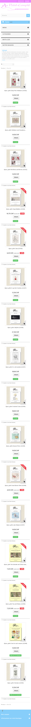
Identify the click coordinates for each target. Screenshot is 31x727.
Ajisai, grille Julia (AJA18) (15, 248)
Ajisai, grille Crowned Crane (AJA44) (15, 406)
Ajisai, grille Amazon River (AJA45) (15, 446)
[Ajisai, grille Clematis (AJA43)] (15, 672)
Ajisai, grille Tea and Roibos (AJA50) (15, 604)
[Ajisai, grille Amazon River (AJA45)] (15, 435)
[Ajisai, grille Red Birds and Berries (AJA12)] (15, 158)
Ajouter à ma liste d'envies (9, 106)
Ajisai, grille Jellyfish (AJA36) (15, 327)
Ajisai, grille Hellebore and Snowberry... (15, 130)
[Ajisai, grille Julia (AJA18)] (15, 237)
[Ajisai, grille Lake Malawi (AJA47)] (15, 514)
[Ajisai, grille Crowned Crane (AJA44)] (15, 395)
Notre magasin (8, 45)
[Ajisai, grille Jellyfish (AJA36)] (15, 316)
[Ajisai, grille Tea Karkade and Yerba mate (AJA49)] (15, 553)
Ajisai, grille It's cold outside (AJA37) (15, 367)
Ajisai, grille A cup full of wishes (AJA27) (15, 288)
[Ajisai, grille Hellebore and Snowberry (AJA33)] (15, 119)
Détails (3, 60)
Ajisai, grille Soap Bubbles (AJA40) (15, 209)
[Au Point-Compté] (15, 7)
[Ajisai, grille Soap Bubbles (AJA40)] (15, 198)
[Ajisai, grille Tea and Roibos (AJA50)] (15, 593)
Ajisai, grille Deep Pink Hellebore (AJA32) (15, 90)
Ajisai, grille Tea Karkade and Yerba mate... (15, 564)
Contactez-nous (21, 1)
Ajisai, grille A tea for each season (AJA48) (15, 643)
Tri (1, 64)
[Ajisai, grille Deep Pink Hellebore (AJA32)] (15, 79)
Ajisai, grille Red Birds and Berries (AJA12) (15, 169)
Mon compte (5, 714)
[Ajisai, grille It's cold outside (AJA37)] (15, 356)
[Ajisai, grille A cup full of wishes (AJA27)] (15, 277)
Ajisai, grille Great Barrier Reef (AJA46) (15, 485)
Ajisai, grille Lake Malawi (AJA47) (15, 525)
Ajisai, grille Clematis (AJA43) (15, 683)
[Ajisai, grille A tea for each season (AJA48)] (15, 632)
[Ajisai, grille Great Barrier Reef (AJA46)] (15, 474)
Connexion (27, 1)
